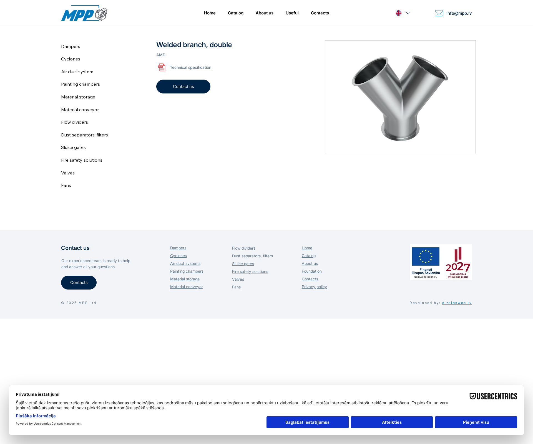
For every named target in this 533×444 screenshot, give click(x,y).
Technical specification (190, 67)
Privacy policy (314, 286)
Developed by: (425, 303)
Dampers (70, 46)
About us (310, 263)
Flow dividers (74, 122)
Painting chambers (80, 84)
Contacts (310, 278)
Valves (68, 173)
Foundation (312, 271)
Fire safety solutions (81, 160)
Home (307, 247)
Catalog (309, 255)
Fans (66, 185)
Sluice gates (73, 147)
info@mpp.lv (459, 13)
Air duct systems (185, 263)
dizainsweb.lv (457, 303)
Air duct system (77, 71)
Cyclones (70, 59)
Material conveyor (80, 109)
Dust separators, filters (84, 135)
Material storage (78, 97)
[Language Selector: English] (403, 13)
